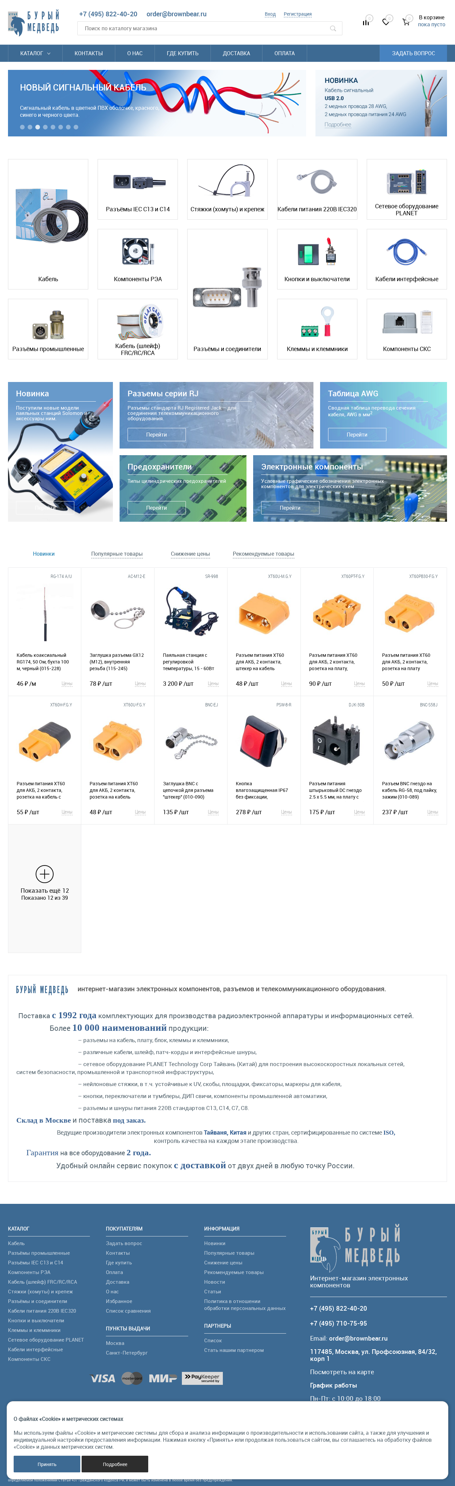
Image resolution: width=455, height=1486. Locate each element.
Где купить (183, 53)
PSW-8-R (283, 704)
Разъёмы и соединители (227, 348)
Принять (47, 1464)
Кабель (48, 278)
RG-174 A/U (61, 576)
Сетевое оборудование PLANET (406, 210)
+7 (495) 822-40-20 (108, 13)
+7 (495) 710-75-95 (338, 1323)
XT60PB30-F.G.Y (423, 576)
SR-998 (211, 576)
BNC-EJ (211, 704)
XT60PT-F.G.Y (352, 576)
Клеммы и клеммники (317, 348)
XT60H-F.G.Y (61, 704)
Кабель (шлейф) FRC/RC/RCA (137, 349)
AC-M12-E (136, 576)
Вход (270, 14)
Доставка (236, 53)
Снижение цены (223, 1262)
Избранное (119, 1301)
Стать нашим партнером (234, 1350)
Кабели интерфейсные (406, 278)
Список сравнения (128, 1310)
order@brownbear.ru (177, 13)
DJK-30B (356, 704)
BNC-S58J (429, 704)
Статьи (212, 1291)
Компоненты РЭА (138, 278)
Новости (214, 1281)
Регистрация (298, 14)
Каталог (32, 53)
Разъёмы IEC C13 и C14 (138, 209)
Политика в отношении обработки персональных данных (245, 1304)
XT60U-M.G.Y (279, 576)
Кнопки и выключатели (317, 278)
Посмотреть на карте (342, 1372)
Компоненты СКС (407, 348)
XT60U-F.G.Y (134, 704)
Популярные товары (229, 1252)
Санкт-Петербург (127, 1352)
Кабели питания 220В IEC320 (317, 209)
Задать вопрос (413, 53)
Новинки (215, 1243)
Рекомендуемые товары (234, 1272)
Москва (115, 1343)
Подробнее (115, 1464)
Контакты (89, 53)
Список (213, 1340)
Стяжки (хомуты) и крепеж (227, 209)
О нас (135, 53)
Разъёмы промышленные (48, 348)
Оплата (284, 53)
